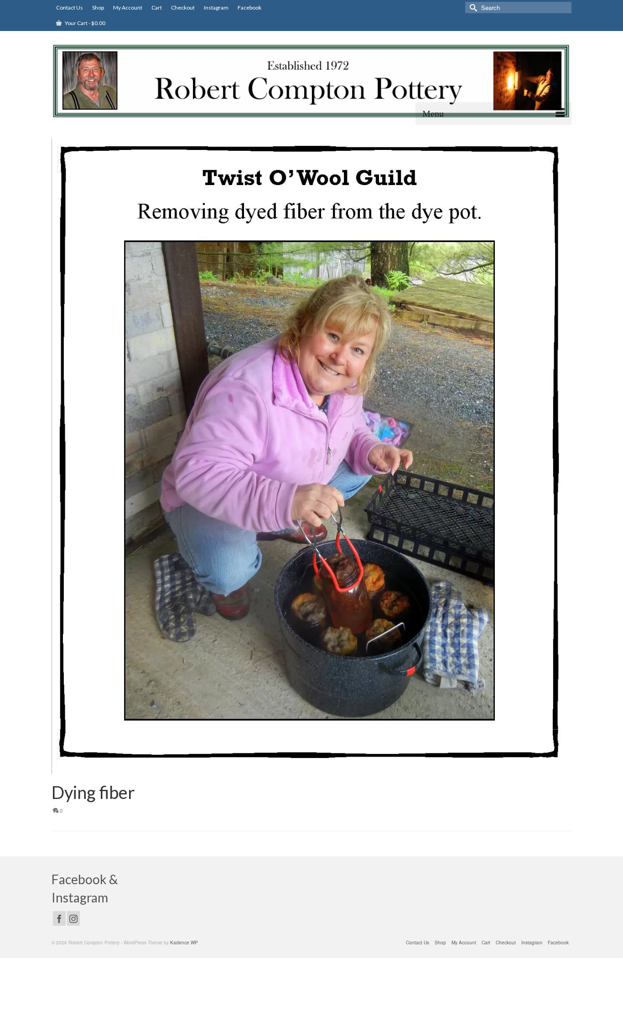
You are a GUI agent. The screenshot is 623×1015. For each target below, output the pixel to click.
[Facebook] (59, 918)
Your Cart (84, 23)
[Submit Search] (472, 7)
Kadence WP (184, 942)
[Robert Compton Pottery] (311, 81)
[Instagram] (73, 918)
